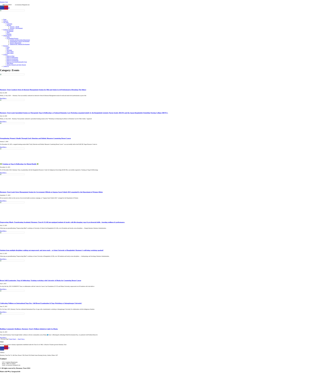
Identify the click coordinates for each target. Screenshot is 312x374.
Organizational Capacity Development (19, 41)
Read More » (3, 98)
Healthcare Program (8, 29)
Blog (7, 48)
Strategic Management (15, 43)
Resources (6, 45)
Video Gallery (10, 51)
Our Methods (9, 31)
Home (4, 19)
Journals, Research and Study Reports (16, 64)
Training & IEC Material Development (20, 44)
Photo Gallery (10, 53)
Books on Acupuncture (12, 60)
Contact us (6, 66)
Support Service (7, 35)
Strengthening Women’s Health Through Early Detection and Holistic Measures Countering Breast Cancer (35, 138)
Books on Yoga (10, 56)
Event (8, 47)
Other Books (9, 63)
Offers (8, 32)
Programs (8, 34)
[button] (157, 22)
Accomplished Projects (12, 38)
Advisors (8, 25)
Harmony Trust (4, 2)
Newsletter (9, 50)
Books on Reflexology (12, 57)
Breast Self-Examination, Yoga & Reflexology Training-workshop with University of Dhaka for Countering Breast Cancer (40, 280)
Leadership (9, 23)
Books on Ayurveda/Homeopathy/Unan (16, 62)
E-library (5, 54)
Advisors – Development (16, 28)
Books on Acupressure (12, 59)
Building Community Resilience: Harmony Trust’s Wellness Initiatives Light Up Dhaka (29, 329)
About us (5, 21)
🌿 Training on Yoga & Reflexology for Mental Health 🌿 (19, 164)
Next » (23, 339)
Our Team (5, 22)
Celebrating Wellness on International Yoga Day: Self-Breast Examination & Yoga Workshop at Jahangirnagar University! (41, 303)
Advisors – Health (14, 26)
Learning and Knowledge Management (20, 40)
